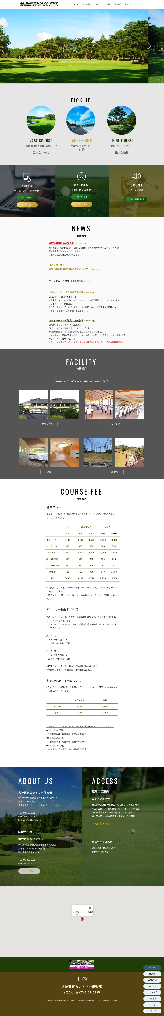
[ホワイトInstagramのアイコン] (84, 979)
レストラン (152, 1005)
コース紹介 (152, 992)
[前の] (14, 46)
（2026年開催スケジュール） (81, 281)
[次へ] (149, 46)
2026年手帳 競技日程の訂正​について (68, 269)
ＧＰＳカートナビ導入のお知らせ (66, 320)
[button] (82, 552)
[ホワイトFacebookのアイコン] (78, 979)
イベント (152, 986)
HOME (152, 967)
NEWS (152, 974)
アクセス (152, 1011)
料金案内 (152, 998)
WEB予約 (152, 980)
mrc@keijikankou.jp (32, 820)
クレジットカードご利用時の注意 (66, 292)
